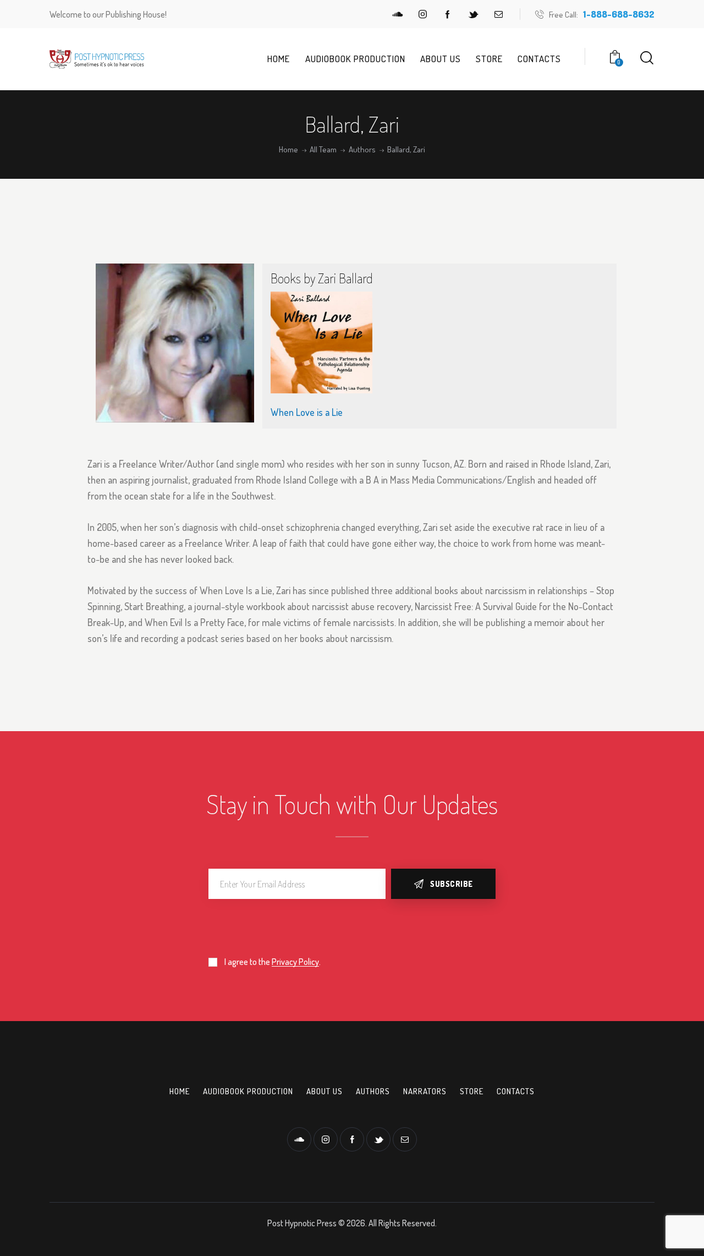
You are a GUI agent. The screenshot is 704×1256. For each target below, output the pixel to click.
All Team (323, 150)
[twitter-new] (473, 14)
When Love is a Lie (307, 412)
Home (288, 150)
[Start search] (646, 58)
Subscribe (451, 883)
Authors (362, 150)
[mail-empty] (498, 14)
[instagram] (422, 14)
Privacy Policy (295, 962)
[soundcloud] (397, 14)
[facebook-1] (447, 14)
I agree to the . (272, 961)
